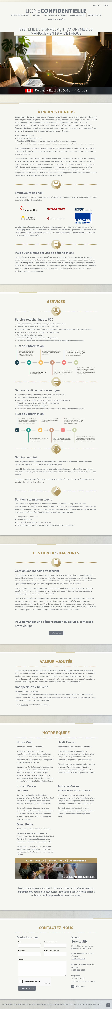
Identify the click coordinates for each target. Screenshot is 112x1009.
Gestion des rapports (55, 15)
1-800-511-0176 (78, 959)
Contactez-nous (56, 633)
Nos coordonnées (56, 19)
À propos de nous (20, 15)
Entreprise (21, 951)
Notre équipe (94, 15)
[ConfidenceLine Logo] (56, 11)
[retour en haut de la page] (108, 1005)
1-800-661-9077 (78, 978)
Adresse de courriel (51, 942)
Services (36, 15)
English (106, 5)
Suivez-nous (79, 986)
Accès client (96, 5)
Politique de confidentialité (91, 1004)
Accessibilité (78, 1004)
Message (21, 959)
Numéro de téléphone (51, 951)
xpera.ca (24, 705)
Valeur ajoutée (77, 15)
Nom (19, 942)
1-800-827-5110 (78, 970)
